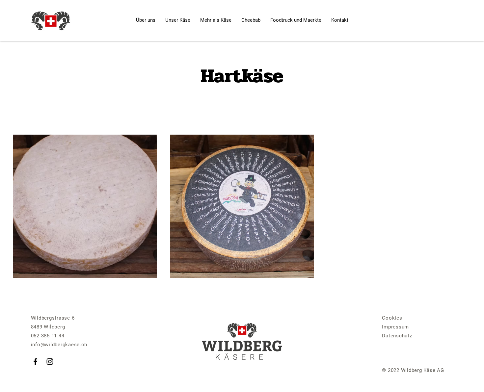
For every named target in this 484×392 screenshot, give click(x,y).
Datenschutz (397, 336)
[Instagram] (49, 361)
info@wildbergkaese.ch (59, 345)
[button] (215, 20)
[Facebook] (35, 361)
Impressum (395, 327)
